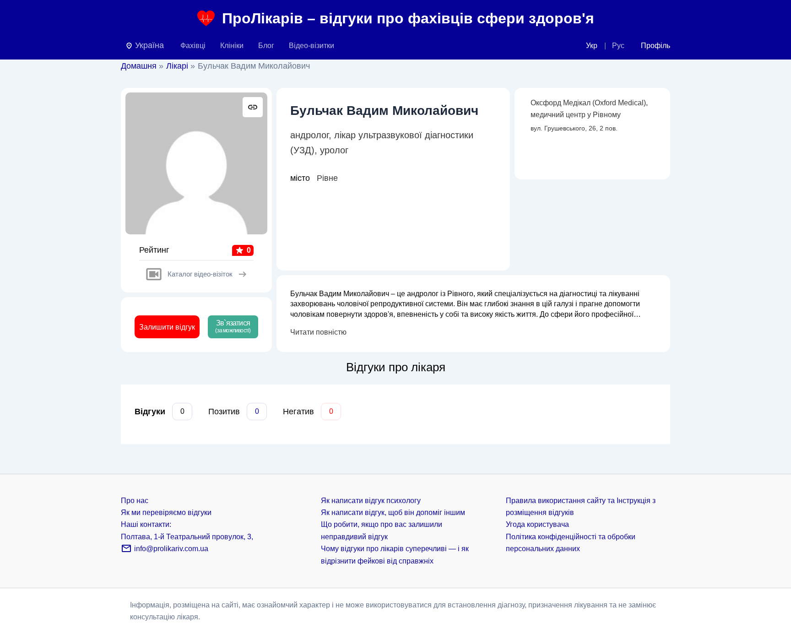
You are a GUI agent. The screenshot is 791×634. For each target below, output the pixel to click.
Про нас (134, 500)
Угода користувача (537, 524)
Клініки (232, 45)
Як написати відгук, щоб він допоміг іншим (393, 512)
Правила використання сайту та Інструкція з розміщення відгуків (581, 506)
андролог (309, 135)
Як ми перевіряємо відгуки (166, 512)
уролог (334, 150)
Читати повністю (318, 332)
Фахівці (193, 45)
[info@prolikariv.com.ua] (126, 551)
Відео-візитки (311, 45)
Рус (618, 45)
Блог (266, 45)
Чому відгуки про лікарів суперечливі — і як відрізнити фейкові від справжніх (395, 554)
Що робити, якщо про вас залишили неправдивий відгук (381, 530)
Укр (591, 45)
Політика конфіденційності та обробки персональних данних (570, 543)
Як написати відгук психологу (371, 500)
